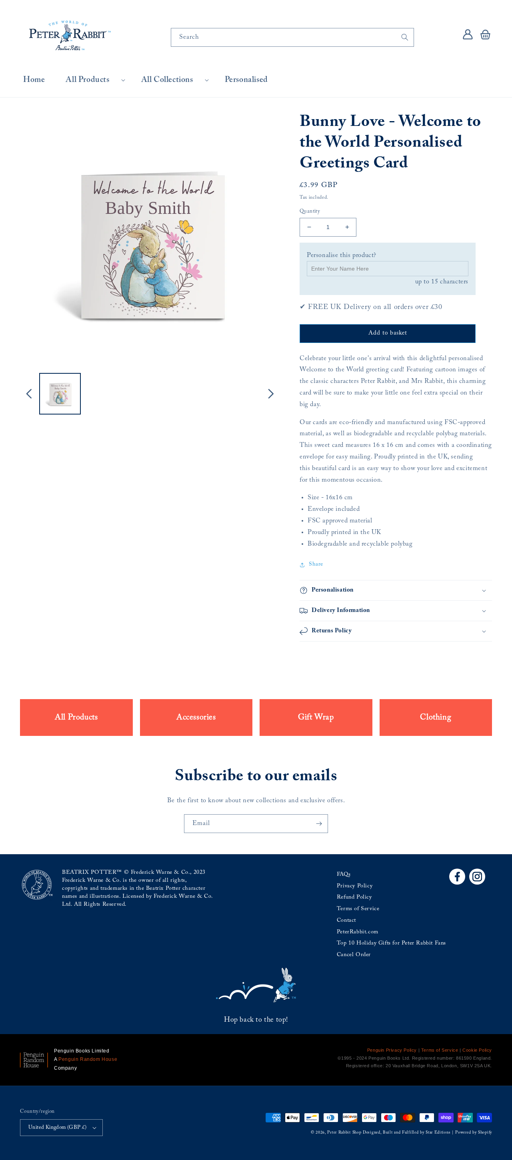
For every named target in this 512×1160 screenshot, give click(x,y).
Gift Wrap (316, 718)
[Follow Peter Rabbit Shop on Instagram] (477, 877)
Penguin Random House (87, 1059)
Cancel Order (354, 955)
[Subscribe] (319, 823)
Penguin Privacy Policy (392, 1050)
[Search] (405, 37)
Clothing (435, 718)
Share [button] (316, 564)
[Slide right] (271, 394)
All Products (87, 80)
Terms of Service (358, 909)
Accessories (196, 718)
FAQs (343, 874)
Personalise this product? (341, 255)
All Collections (167, 80)
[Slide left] (29, 394)
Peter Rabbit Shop (344, 1133)
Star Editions (438, 1133)
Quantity (310, 211)
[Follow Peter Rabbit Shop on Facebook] (457, 877)
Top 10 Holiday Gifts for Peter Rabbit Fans (391, 943)
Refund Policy (354, 897)
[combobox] (292, 37)
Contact (346, 920)
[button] (93, 80)
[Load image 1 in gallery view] (60, 393)
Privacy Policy (354, 886)
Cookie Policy (477, 1050)
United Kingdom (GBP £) (57, 1127)
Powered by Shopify (473, 1133)
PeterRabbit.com (357, 932)
